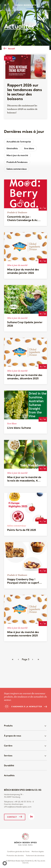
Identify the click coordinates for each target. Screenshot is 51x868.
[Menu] (5, 5)
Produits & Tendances (17, 162)
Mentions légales (38, 851)
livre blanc (29, 148)
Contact (12, 817)
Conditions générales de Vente (18, 851)
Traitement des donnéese (35, 856)
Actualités (9, 775)
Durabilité (9, 765)
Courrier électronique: (17, 805)
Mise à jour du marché (17, 155)
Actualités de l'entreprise (19, 141)
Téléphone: (19, 802)
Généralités (12, 148)
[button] (4, 863)
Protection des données (15, 856)
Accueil (11, 48)
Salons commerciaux (17, 169)
